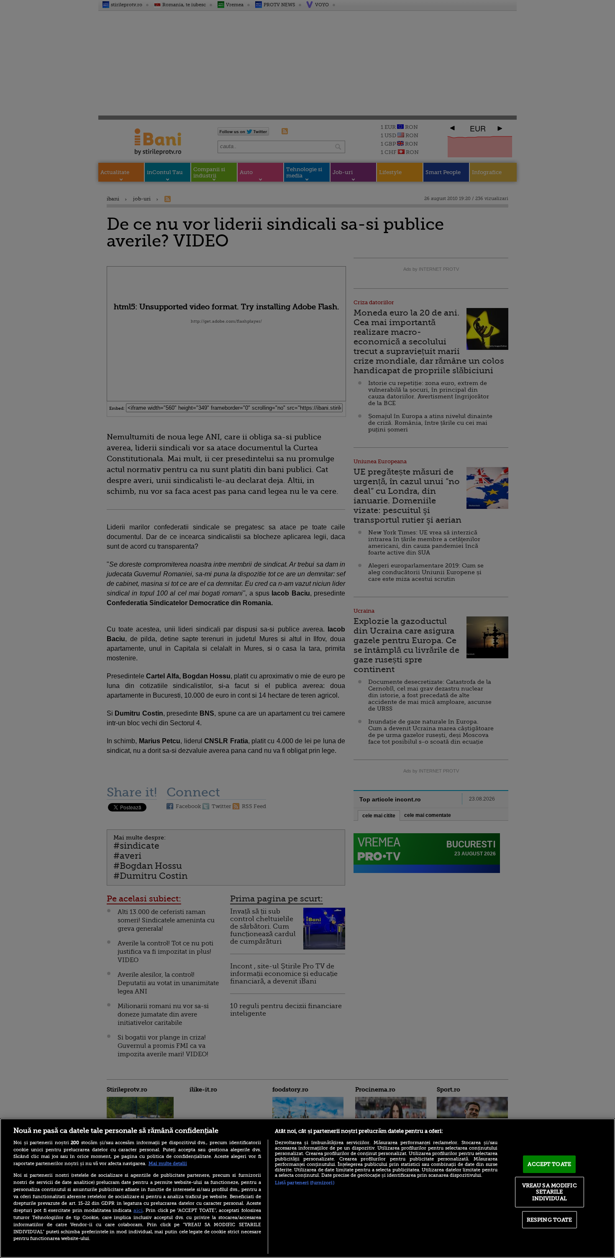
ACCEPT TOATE (549, 1164)
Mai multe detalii (168, 1163)
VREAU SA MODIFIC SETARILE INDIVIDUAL (549, 1192)
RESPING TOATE (549, 1220)
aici (138, 1210)
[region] (307, 1188)
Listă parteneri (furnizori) (304, 1183)
